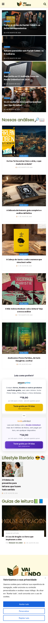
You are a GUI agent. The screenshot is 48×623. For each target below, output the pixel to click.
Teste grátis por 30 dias (24, 407)
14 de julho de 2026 (24, 266)
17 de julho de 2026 (24, 216)
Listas (7, 21)
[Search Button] (45, 4)
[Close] (45, 577)
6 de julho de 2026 (32, 543)
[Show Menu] (3, 4)
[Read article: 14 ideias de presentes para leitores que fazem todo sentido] (12, 469)
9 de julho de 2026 (24, 364)
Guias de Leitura (12, 533)
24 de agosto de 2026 (13, 33)
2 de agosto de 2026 (12, 84)
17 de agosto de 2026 (25, 315)
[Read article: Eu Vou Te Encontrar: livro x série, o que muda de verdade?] (24, 141)
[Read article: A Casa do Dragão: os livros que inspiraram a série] (24, 521)
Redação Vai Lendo (16, 543)
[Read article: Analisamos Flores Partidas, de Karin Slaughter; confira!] (24, 338)
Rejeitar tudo (24, 618)
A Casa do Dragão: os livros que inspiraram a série (19, 538)
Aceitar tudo (24, 604)
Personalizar (24, 611)
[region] (24, 599)
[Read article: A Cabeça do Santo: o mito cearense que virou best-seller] (24, 239)
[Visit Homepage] (24, 3)
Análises (24, 156)
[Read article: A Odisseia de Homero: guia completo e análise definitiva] (24, 190)
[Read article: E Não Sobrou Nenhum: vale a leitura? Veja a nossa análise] (24, 289)
